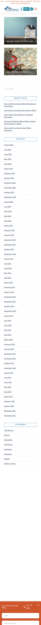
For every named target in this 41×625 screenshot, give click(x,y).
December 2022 (10, 354)
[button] (35, 9)
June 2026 (8, 154)
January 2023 (9, 349)
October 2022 (9, 363)
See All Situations (11, 503)
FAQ (7, 519)
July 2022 (7, 377)
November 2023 (10, 301)
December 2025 (10, 183)
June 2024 (8, 268)
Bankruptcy (9, 480)
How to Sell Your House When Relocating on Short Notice (20, 105)
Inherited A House (11, 491)
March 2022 (8, 396)
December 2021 (10, 411)
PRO (24, 599)
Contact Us (9, 522)
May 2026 (7, 159)
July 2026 (7, 150)
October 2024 (9, 249)
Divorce (7, 435)
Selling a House (9, 463)
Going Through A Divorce (14, 488)
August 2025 (8, 202)
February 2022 (9, 401)
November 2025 (10, 188)
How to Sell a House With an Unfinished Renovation (18, 116)
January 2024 (9, 292)
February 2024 (9, 287)
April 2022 (7, 392)
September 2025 (10, 197)
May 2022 (7, 387)
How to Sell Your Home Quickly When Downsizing (17, 129)
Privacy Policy (10, 571)
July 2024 (7, 264)
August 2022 (8, 373)
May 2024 (7, 273)
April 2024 (7, 278)
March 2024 (8, 282)
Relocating (8, 454)
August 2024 (8, 259)
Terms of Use (10, 568)
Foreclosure (8, 444)
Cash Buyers (8, 430)
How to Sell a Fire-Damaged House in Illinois (20, 110)
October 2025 (9, 192)
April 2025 (7, 221)
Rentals (7, 459)
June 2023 (8, 325)
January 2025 (9, 235)
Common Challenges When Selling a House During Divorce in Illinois (20, 122)
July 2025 (7, 206)
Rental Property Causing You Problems (19, 500)
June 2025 (8, 211)
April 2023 (7, 335)
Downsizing (8, 440)
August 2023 (8, 316)
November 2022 (10, 358)
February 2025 (9, 230)
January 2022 (9, 406)
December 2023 (10, 297)
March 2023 (8, 340)
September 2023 (10, 311)
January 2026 (9, 178)
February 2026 (9, 173)
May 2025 (7, 216)
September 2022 (10, 368)
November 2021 (10, 416)
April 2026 (7, 164)
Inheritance (8, 449)
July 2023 (7, 321)
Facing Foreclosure (12, 486)
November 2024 (10, 245)
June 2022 (8, 382)
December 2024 (10, 240)
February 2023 (9, 344)
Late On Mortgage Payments (15, 494)
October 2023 (9, 306)
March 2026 (8, 169)
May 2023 (7, 330)
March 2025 (8, 225)
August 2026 (8, 145)
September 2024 (10, 254)
